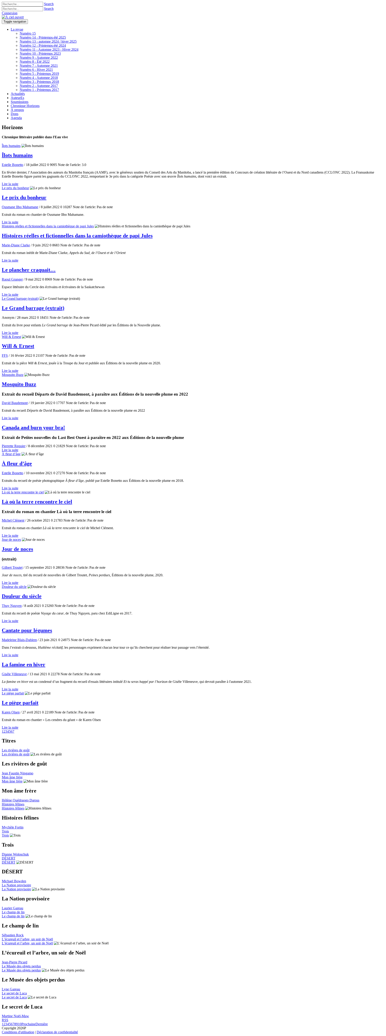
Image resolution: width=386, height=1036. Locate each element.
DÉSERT (8, 858)
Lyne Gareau (11, 989)
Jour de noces (11, 539)
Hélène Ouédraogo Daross (20, 800)
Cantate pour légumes (27, 630)
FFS (5, 355)
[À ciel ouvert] (13, 17)
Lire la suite (10, 184)
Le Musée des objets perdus (21, 966)
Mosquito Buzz (12, 375)
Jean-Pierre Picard (14, 962)
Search (49, 4)
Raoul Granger (12, 279)
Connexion (9, 13)
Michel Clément (13, 520)
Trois (5, 831)
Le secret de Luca (14, 993)
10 (19, 1024)
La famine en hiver (23, 664)
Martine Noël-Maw (15, 1016)
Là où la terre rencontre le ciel (23, 492)
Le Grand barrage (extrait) (20, 298)
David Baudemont (15, 403)
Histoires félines (13, 804)
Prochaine (28, 1024)
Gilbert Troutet (12, 567)
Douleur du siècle (14, 587)
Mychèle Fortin (12, 827)
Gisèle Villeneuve (14, 674)
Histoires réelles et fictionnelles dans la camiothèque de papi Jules (48, 226)
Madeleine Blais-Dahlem (19, 640)
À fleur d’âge (11, 454)
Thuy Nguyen (12, 606)
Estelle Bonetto (12, 165)
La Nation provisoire (16, 885)
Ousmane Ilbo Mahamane (20, 207)
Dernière (42, 1024)
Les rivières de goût (15, 750)
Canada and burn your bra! (33, 427)
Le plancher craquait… (29, 270)
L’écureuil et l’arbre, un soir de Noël (27, 939)
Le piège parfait (13, 693)
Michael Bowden (14, 881)
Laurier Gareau (12, 908)
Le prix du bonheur (15, 188)
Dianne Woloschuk (15, 854)
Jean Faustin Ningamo (17, 773)
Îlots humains (11, 146)
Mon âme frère (12, 777)
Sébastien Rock (13, 935)
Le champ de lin (13, 912)
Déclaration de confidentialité (57, 1032)
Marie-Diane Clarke (16, 245)
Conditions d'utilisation (18, 1032)
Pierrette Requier (13, 446)
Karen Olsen (11, 712)
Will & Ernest (11, 337)
